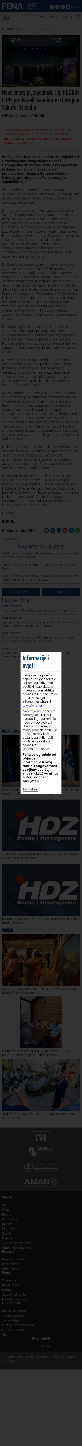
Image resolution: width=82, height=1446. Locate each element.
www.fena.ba (32, 705)
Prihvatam (30, 789)
